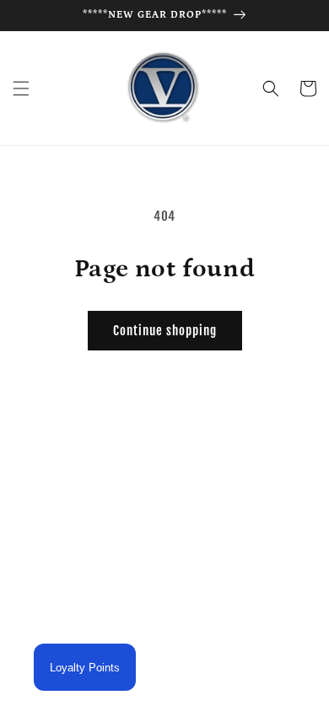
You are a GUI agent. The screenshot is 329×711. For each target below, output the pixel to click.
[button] (21, 88)
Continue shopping (165, 331)
